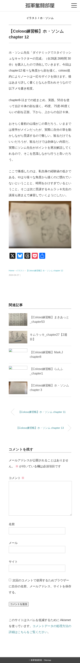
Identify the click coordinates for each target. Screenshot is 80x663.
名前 (12, 524)
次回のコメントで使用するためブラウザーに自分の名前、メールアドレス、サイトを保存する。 (40, 586)
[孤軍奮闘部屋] (40, 4)
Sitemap (47, 660)
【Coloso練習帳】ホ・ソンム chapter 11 (42, 411)
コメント (16, 478)
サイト (13, 561)
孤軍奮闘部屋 (36, 660)
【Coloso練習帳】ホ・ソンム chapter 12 (44, 270)
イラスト (31, 17)
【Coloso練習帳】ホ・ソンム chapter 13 (40, 427)
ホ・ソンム (47, 17)
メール (13, 542)
